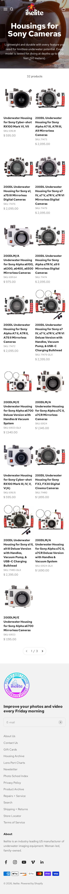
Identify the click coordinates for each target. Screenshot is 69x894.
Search (8, 802)
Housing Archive (14, 756)
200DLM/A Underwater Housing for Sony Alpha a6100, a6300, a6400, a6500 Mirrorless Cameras (18, 264)
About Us (9, 736)
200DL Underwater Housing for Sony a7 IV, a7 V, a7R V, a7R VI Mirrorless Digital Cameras (49, 195)
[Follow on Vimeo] (33, 862)
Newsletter (11, 769)
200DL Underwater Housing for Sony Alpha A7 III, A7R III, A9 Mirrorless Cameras (48, 126)
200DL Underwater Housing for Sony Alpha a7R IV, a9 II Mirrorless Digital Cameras (48, 264)
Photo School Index (16, 776)
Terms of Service (14, 822)
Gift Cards (10, 749)
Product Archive (14, 789)
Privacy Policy (12, 783)
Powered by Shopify (32, 883)
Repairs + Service (15, 796)
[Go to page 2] (42, 651)
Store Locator (12, 816)
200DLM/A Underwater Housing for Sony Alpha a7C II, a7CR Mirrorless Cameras (50, 410)
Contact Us (11, 743)
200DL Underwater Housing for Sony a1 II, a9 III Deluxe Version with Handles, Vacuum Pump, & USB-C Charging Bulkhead (18, 552)
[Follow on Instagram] (15, 862)
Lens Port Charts (14, 763)
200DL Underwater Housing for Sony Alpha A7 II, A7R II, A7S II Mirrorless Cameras (17, 333)
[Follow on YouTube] (24, 862)
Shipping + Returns (16, 809)
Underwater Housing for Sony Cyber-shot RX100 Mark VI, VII (18, 122)
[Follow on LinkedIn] (42, 862)
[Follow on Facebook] (6, 862)
